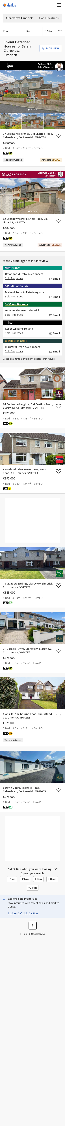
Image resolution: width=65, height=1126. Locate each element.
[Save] (60, 31)
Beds (29, 31)
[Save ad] (58, 135)
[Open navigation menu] (59, 5)
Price (5, 31)
